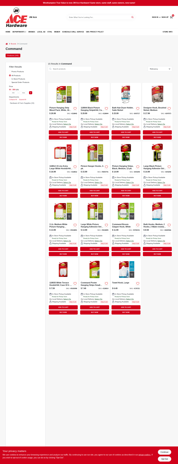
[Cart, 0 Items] (171, 17)
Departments (18, 32)
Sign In (155, 17)
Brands (31, 32)
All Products (16, 75)
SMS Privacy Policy (95, 32)
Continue (164, 452)
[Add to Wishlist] (75, 108)
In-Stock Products (18, 79)
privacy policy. (145, 455)
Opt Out (164, 459)
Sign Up (165, 17)
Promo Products (18, 71)
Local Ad (41, 32)
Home (8, 32)
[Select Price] (30, 92)
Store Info (168, 32)
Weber (57, 32)
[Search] (132, 17)
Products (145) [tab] (13, 55)
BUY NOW (63, 137)
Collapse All (13, 99)
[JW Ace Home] (16, 17)
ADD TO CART (63, 132)
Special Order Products (20, 82)
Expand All (22, 99)
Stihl (49, 32)
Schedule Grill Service (73, 32)
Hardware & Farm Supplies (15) (22, 103)
